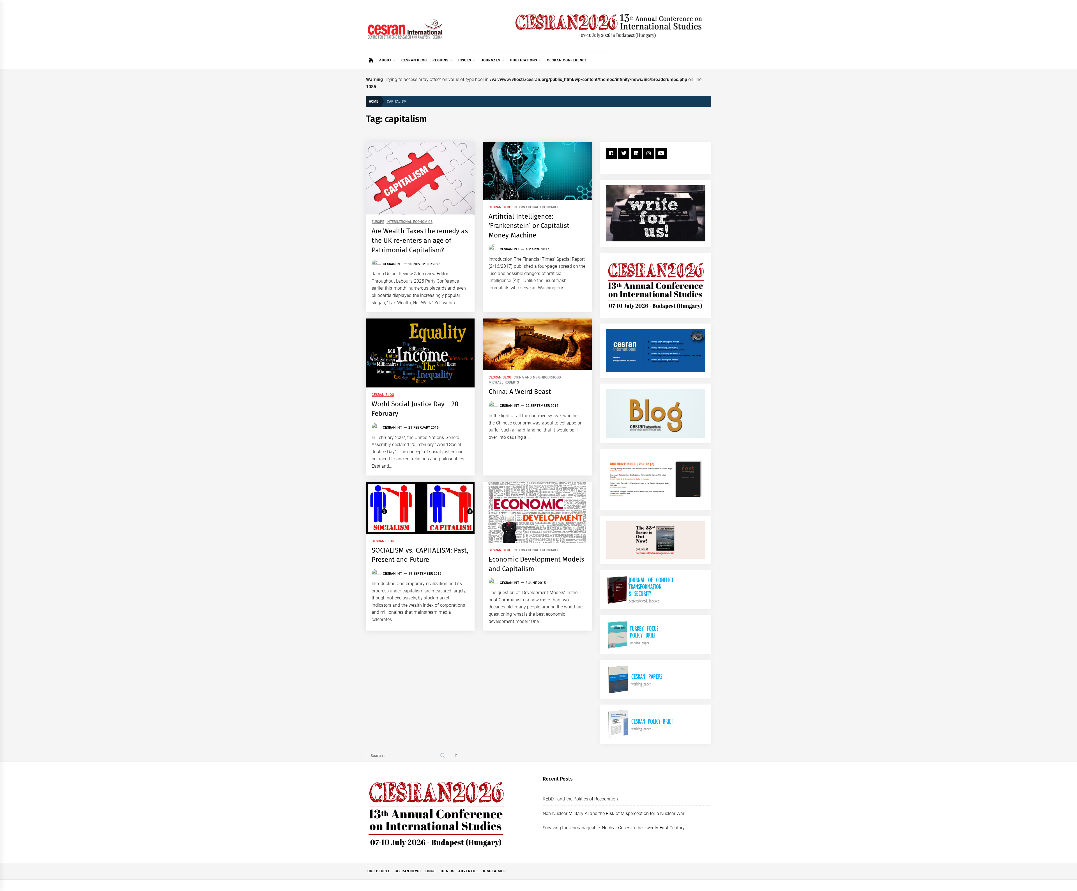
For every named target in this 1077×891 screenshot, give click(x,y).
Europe (378, 222)
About (385, 60)
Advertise (468, 871)
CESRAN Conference (567, 60)
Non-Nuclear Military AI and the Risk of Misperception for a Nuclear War (613, 813)
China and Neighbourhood (537, 377)
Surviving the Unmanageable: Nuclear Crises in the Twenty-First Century (614, 827)
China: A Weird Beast (520, 392)
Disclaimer (494, 871)
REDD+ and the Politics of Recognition (580, 799)
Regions (440, 60)
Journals (490, 60)
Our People (378, 871)
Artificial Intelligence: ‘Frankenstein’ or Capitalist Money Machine (529, 226)
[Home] (371, 60)
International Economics (409, 222)
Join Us (447, 871)
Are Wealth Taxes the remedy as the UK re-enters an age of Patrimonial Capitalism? (420, 240)
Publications (523, 60)
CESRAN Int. (392, 264)
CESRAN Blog (414, 60)
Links (430, 871)
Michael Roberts (504, 382)
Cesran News (408, 871)
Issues (464, 60)
